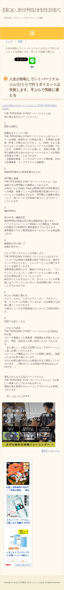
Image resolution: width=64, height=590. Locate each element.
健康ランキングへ (50, 450)
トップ (9, 41)
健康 (20, 41)
